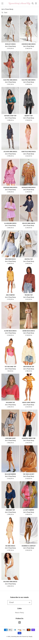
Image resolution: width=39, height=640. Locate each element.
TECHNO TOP (29, 295)
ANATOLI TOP (29, 259)
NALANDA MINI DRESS (10, 581)
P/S (28, 327)
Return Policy (19, 612)
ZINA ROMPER (10, 295)
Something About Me (16, 636)
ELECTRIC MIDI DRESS (28, 80)
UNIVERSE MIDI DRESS (28, 44)
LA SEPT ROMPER (28, 510)
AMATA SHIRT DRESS (28, 402)
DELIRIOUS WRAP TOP (28, 438)
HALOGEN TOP (10, 402)
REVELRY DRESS (10, 44)
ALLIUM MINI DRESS (10, 223)
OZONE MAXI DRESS (29, 331)
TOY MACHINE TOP (10, 366)
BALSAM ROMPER (10, 474)
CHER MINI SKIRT (10, 438)
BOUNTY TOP (29, 115)
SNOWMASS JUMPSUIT (28, 546)
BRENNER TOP (10, 510)
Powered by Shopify (27, 636)
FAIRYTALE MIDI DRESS (29, 151)
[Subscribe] (29, 602)
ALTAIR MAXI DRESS (10, 331)
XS (8, 41)
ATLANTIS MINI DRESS (10, 151)
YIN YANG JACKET (28, 474)
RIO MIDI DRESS (10, 546)
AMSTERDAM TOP (28, 366)
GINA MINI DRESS (10, 259)
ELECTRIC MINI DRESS (10, 80)
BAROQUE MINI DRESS (10, 187)
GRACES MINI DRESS (28, 223)
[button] (2, 3)
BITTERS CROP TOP (10, 115)
